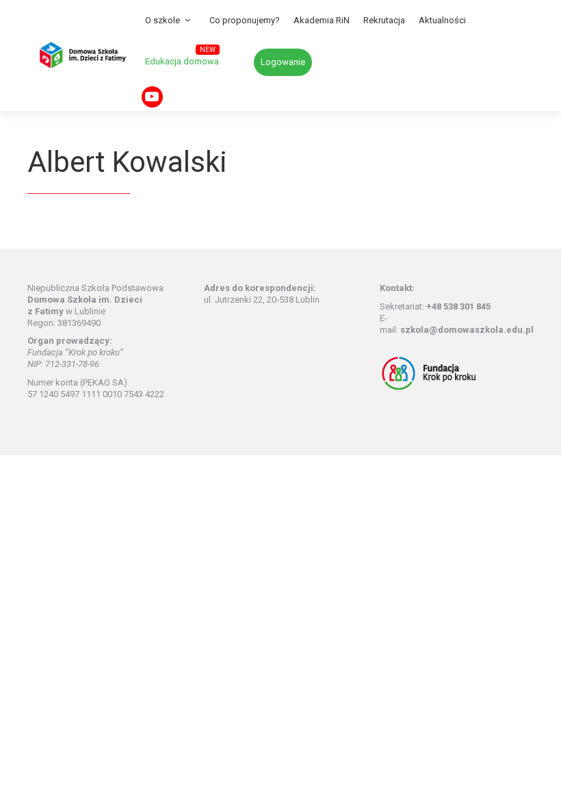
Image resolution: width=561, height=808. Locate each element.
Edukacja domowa (182, 61)
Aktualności (442, 20)
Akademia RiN (321, 20)
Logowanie (283, 62)
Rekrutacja (384, 20)
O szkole (162, 20)
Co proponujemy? (244, 20)
